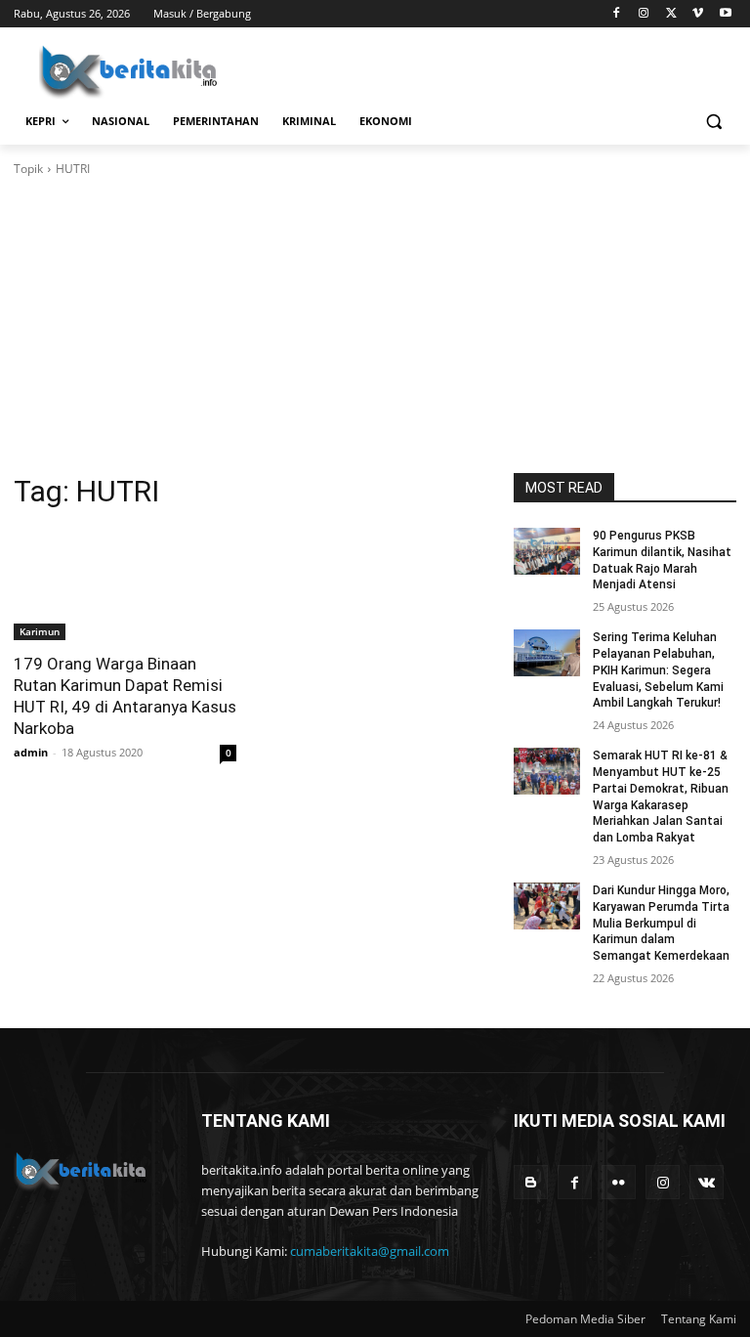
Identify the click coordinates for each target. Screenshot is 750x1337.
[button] (713, 122)
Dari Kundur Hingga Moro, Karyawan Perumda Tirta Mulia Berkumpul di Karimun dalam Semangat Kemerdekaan (661, 923)
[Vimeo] (698, 14)
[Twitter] (671, 14)
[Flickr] (619, 1182)
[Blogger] (531, 1182)
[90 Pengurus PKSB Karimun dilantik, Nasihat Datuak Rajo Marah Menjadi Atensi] (547, 551)
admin (31, 752)
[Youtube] (725, 14)
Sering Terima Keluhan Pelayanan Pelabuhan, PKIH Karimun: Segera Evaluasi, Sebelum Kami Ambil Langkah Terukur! (658, 670)
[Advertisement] (375, 325)
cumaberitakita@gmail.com (369, 1251)
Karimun (40, 631)
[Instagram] (644, 14)
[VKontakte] (706, 1182)
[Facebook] (616, 14)
